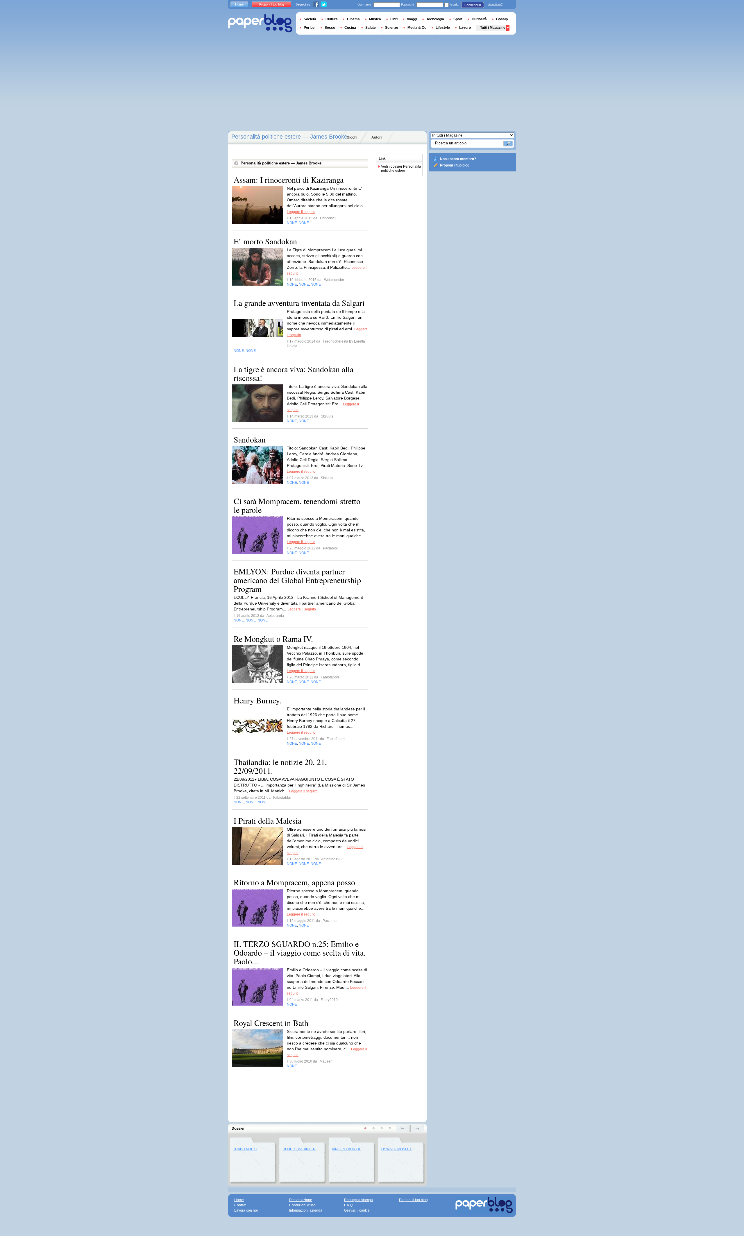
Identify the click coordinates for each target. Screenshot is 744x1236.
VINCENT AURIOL (346, 1149)
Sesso (330, 28)
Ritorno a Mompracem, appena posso (294, 882)
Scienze (391, 28)
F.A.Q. (348, 1205)
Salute (370, 28)
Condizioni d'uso (302, 1205)
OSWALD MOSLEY (396, 1149)
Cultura (332, 19)
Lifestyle (443, 28)
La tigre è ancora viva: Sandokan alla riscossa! (293, 373)
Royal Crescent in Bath (271, 1022)
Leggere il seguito (301, 212)
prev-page (402, 1128)
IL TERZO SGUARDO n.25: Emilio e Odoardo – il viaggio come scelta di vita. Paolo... (300, 952)
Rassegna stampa (358, 1200)
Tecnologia (435, 19)
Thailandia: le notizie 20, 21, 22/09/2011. (280, 766)
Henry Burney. (257, 700)
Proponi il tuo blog (454, 165)
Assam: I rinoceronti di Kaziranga (289, 179)
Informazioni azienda (305, 1210)
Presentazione (300, 1200)
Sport (457, 19)
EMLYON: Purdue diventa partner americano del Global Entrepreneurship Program (297, 580)
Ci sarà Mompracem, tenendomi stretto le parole (297, 505)
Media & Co (416, 28)
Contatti (240, 1205)
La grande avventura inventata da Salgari (299, 302)
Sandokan (250, 439)
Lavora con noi (246, 1210)
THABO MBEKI (245, 1149)
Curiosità (479, 19)
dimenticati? (495, 4)
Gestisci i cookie (357, 1210)
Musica (375, 19)
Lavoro (465, 28)
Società (310, 19)
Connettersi (472, 5)
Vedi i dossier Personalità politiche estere (401, 168)
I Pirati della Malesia (267, 820)
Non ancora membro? (458, 159)
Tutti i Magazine (492, 28)
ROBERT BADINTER (299, 1149)
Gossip (502, 19)
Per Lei (309, 28)
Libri (394, 19)
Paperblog (260, 23)
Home (239, 4)
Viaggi (412, 19)
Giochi (352, 137)
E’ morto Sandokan (265, 241)
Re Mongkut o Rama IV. (273, 638)
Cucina (350, 28)
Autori (376, 137)
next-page (417, 1128)
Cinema (353, 19)
